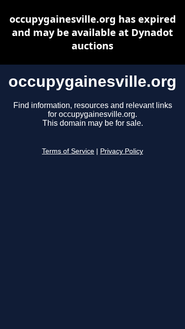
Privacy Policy (121, 151)
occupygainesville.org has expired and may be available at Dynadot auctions (92, 32)
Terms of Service (68, 151)
